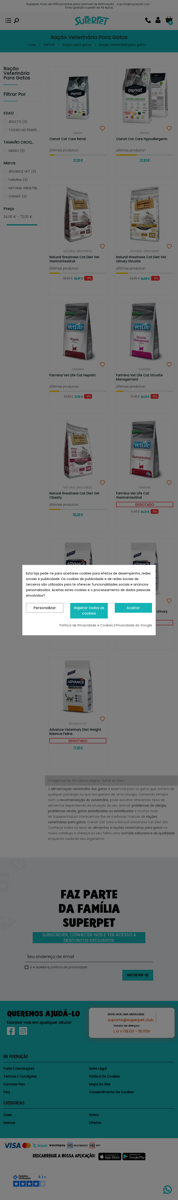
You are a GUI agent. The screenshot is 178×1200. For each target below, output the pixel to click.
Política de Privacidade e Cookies (87, 625)
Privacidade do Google (134, 625)
